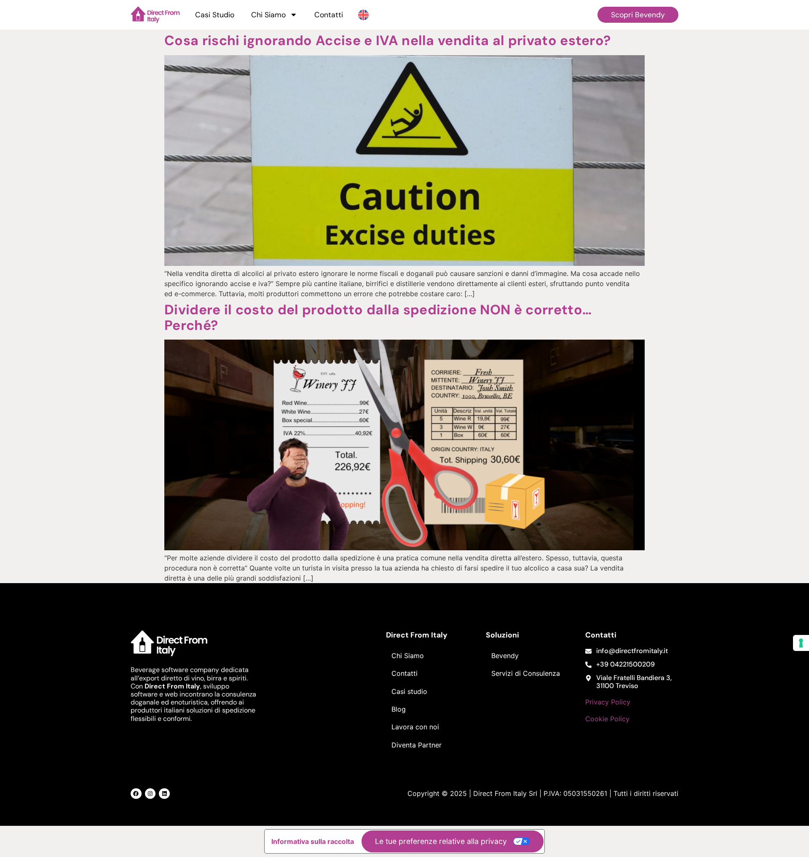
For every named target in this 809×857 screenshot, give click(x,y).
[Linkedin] (164, 793)
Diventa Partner (416, 745)
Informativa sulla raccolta (312, 841)
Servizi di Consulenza (525, 673)
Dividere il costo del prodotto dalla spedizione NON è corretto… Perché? (378, 317)
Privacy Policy (607, 702)
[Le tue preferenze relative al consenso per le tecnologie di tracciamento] (801, 643)
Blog (398, 709)
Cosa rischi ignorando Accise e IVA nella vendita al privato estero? (387, 40)
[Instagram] (150, 793)
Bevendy (505, 655)
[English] (363, 14)
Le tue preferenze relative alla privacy (441, 841)
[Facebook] (136, 793)
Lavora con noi (415, 727)
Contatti (328, 14)
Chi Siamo (268, 14)
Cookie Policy (607, 719)
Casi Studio (214, 14)
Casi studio (409, 691)
